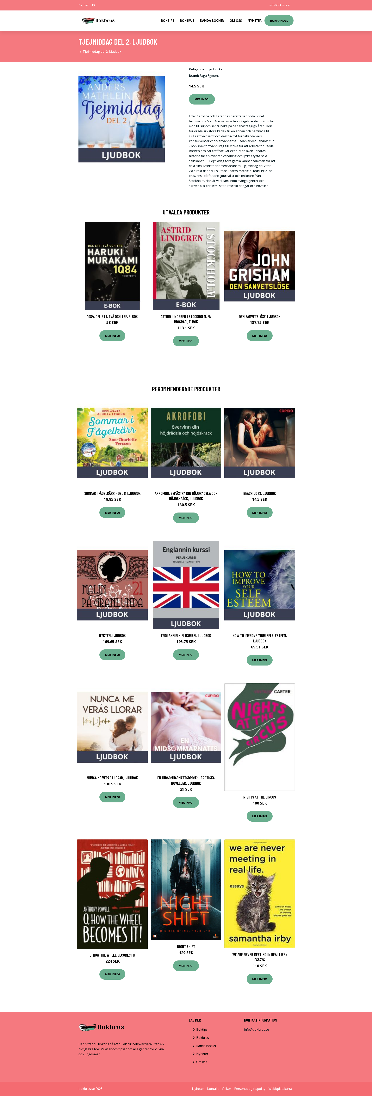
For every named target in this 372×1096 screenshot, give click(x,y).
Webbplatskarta (280, 1088)
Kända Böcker (212, 20)
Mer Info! (202, 99)
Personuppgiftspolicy (249, 1088)
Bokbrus (187, 20)
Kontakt (213, 1088)
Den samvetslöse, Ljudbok (260, 316)
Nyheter (255, 20)
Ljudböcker (216, 69)
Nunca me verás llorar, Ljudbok (112, 777)
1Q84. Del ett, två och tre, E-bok (112, 316)
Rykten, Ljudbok (112, 635)
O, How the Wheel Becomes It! (112, 955)
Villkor (226, 1088)
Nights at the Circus (259, 796)
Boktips (167, 20)
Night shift (186, 946)
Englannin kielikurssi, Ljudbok (186, 635)
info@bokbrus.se (280, 5)
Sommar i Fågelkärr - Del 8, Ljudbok (112, 493)
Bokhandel (279, 20)
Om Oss (236, 20)
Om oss (201, 1062)
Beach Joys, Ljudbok (259, 493)
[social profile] (93, 5)
